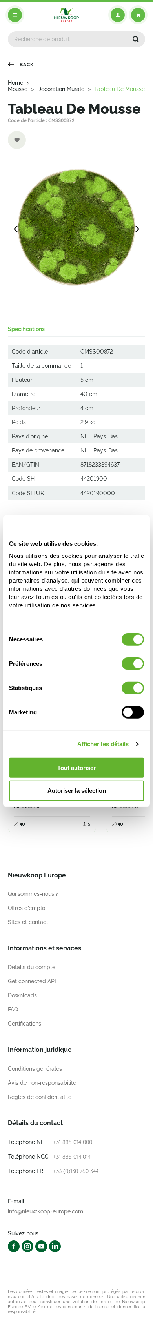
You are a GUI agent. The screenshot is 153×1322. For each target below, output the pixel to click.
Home (15, 83)
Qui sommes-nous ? (33, 894)
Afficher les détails (103, 744)
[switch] (133, 663)
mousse (17, 89)
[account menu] (118, 15)
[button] (136, 39)
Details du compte (31, 967)
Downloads (22, 995)
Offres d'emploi (27, 908)
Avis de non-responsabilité (42, 1083)
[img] (66, 15)
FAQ (13, 1009)
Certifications (24, 1024)
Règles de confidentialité (39, 1097)
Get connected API (32, 981)
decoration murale (60, 89)
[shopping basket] (138, 15)
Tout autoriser (76, 767)
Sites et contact (28, 922)
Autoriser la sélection (76, 790)
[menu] (15, 15)
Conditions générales (35, 1069)
